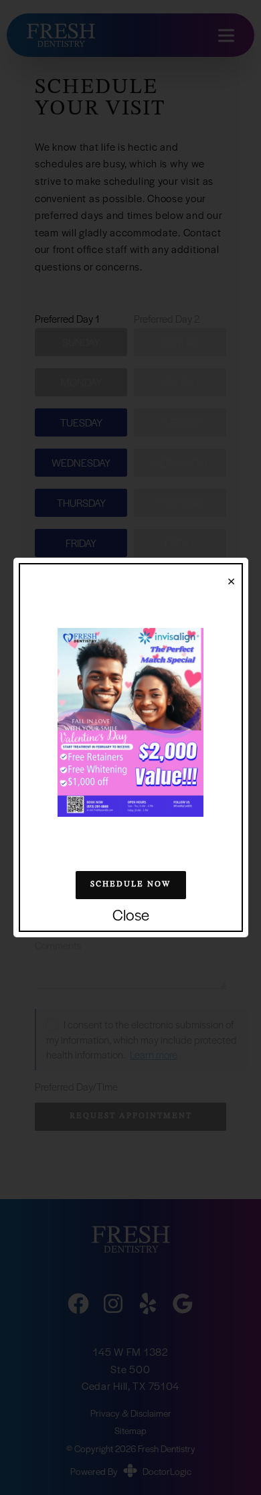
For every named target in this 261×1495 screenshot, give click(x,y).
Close (130, 915)
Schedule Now (130, 884)
